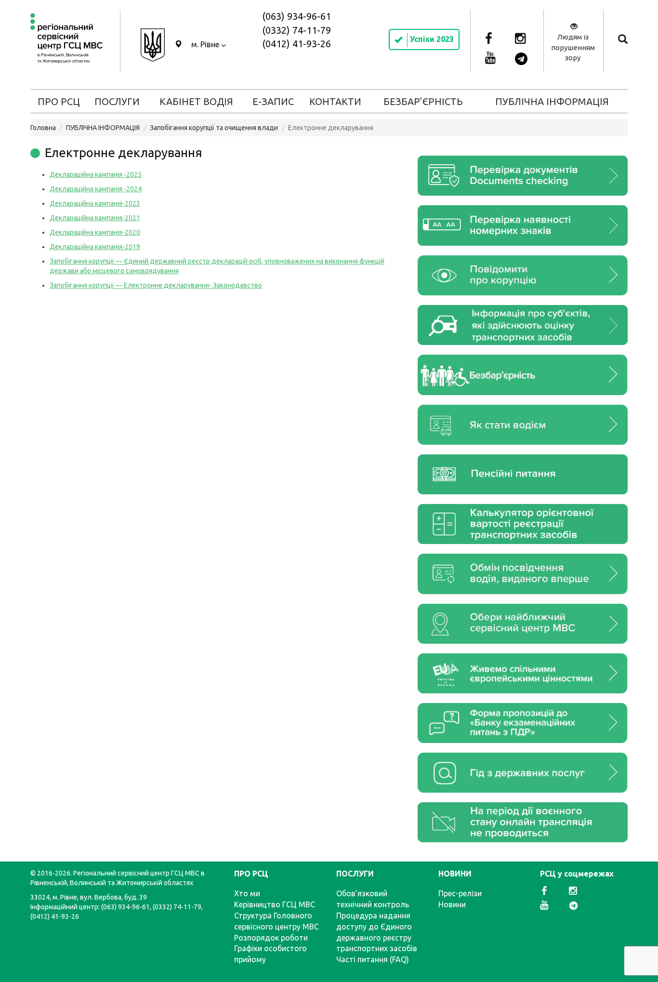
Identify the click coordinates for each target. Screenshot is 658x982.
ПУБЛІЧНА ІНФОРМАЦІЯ (552, 101)
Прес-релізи (460, 893)
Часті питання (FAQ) (372, 959)
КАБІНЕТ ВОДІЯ (196, 101)
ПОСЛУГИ (117, 101)
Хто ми (247, 893)
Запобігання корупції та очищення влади (214, 128)
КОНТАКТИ (335, 101)
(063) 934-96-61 (296, 16)
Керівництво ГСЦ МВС (274, 904)
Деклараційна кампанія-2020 (95, 232)
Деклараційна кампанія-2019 (95, 247)
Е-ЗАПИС (273, 101)
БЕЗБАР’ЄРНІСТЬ (423, 101)
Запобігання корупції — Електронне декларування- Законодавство (156, 285)
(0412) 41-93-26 (296, 43)
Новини (452, 904)
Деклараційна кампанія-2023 (95, 203)
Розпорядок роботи (271, 937)
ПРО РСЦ (59, 101)
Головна (43, 128)
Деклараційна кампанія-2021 (95, 218)
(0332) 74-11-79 (296, 30)
